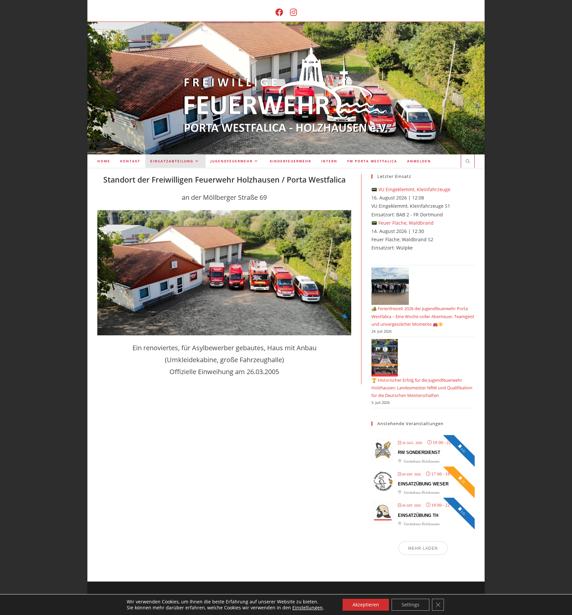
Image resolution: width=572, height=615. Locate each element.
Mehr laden (423, 548)
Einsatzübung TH (418, 515)
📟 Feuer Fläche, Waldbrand (402, 223)
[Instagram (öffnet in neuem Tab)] (293, 12)
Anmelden (419, 161)
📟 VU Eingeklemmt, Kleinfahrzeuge (411, 189)
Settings (410, 604)
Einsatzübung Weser (423, 483)
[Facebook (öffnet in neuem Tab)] (279, 12)
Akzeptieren (366, 604)
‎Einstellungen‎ (307, 608)
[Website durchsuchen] (467, 161)
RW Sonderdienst (419, 452)
